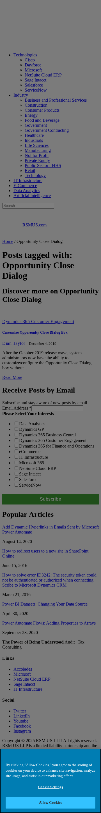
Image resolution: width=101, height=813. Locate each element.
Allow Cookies (50, 802)
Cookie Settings (50, 787)
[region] (50, 781)
